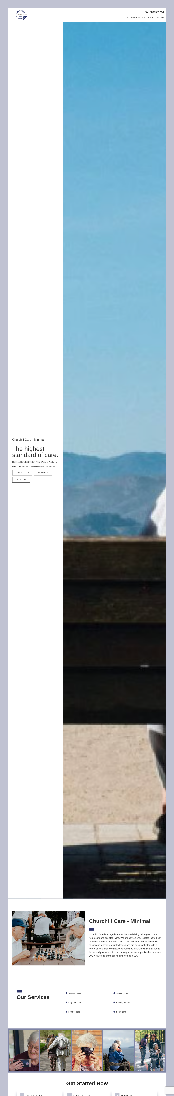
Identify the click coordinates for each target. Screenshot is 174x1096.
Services (146, 17)
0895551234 (156, 12)
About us (135, 17)
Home (126, 17)
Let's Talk (21, 480)
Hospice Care (24, 467)
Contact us (158, 17)
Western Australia (37, 467)
